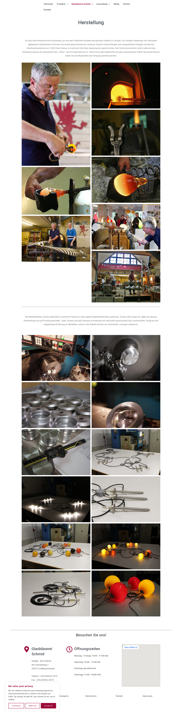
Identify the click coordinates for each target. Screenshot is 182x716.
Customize (16, 705)
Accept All (48, 705)
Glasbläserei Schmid (80, 4)
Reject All (32, 705)
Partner (126, 4)
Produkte (61, 4)
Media (116, 4)
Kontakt (47, 10)
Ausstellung (102, 4)
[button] (62, 4)
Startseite (48, 4)
